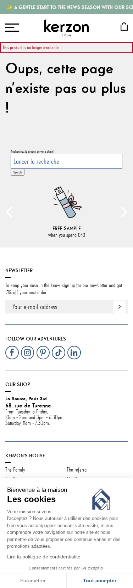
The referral (77, 469)
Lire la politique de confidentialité (44, 557)
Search (17, 172)
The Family (16, 469)
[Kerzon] (66, 28)
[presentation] (8, 211)
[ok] (119, 307)
